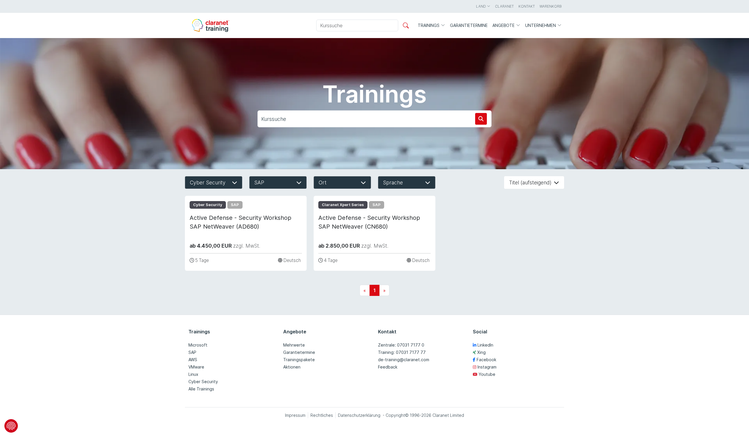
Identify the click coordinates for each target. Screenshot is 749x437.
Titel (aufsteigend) (530, 182)
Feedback (387, 366)
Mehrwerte (294, 344)
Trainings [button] (429, 25)
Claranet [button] (504, 6)
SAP (259, 182)
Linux (193, 374)
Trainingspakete (299, 359)
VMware (196, 366)
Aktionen (291, 366)
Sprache (393, 182)
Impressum (295, 415)
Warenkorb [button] (551, 6)
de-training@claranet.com (403, 359)
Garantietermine (299, 352)
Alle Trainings (201, 388)
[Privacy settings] (11, 426)
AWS (192, 359)
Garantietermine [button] (469, 25)
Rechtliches (321, 415)
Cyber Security (208, 182)
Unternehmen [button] (541, 25)
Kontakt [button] (526, 6)
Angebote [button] (504, 25)
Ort (323, 182)
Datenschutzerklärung (359, 415)
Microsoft (197, 344)
